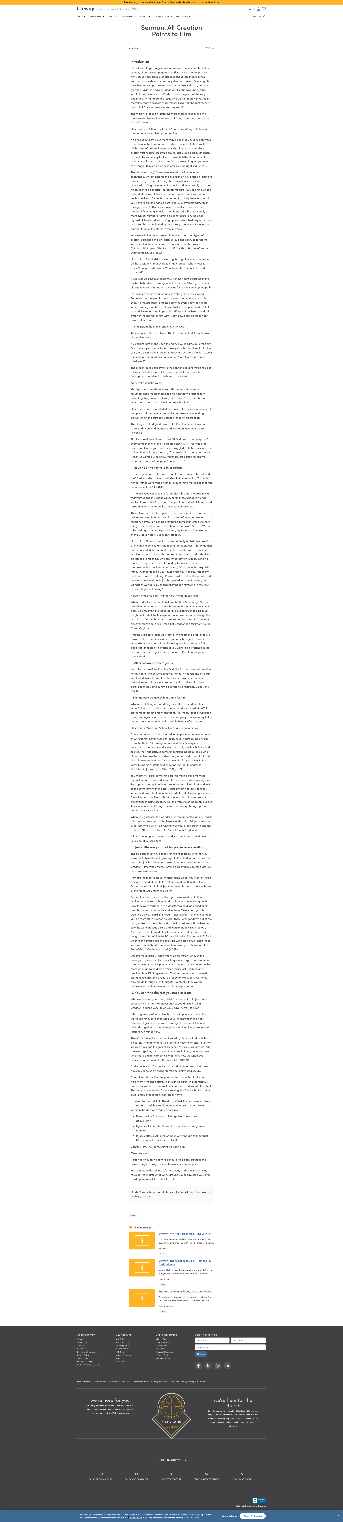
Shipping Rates (122, 1345)
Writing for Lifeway (85, 1361)
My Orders (120, 1339)
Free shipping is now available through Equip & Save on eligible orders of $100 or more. (171, 2)
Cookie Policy (135, 1517)
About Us (81, 1339)
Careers (80, 1345)
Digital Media (127, 16)
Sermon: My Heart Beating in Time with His (185, 1233)
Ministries (144, 16)
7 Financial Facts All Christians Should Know (112, 1381)
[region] (171, 1516)
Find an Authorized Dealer (88, 1364)
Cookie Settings (229, 1516)
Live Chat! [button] (121, 1361)
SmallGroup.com (163, 1358)
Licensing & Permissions (87, 1351)
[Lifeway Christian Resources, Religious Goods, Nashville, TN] (259, 1500)
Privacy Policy (83, 1355)
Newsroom (81, 1348)
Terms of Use (82, 1358)
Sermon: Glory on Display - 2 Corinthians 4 (185, 1291)
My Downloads (122, 1342)
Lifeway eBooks (162, 1355)
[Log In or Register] (258, 9)
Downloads (160, 1348)
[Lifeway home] (85, 9)
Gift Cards (120, 1351)
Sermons (133, 1215)
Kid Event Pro (161, 1345)
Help (118, 1358)
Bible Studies (95, 16)
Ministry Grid (161, 1339)
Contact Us (82, 1342)
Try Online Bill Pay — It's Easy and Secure (151, 1381)
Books (110, 16)
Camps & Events (162, 16)
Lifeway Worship (163, 1342)
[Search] (250, 9)
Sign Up (201, 1353)
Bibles (80, 16)
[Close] (339, 1515)
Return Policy (122, 1348)
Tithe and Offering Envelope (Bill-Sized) (188, 1381)
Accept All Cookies (253, 1516)
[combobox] (175, 9)
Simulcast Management (166, 1351)
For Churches (182, 16)
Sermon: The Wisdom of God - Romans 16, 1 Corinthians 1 (186, 1262)
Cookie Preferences (124, 1355)
